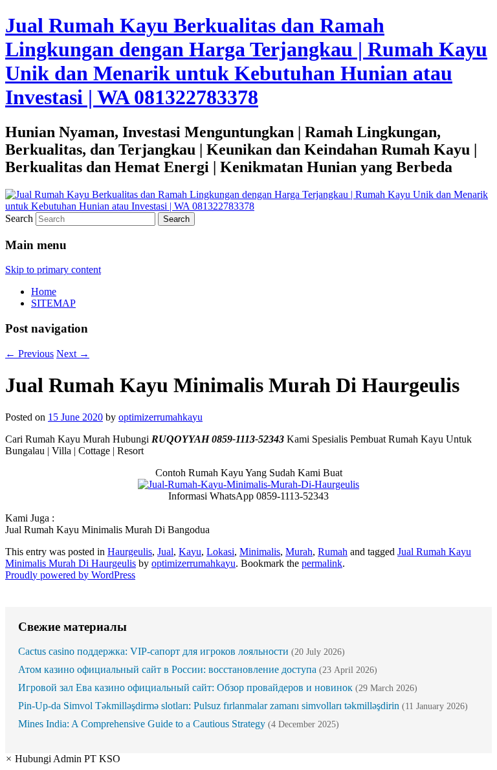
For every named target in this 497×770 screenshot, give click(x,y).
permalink (322, 563)
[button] (62, 758)
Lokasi (220, 551)
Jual (165, 551)
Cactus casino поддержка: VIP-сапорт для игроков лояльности (153, 651)
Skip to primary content (53, 269)
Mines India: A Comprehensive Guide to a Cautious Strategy (141, 723)
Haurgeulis (129, 551)
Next (72, 353)
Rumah (333, 551)
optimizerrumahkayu (160, 417)
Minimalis (259, 551)
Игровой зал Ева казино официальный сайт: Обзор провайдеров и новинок (185, 687)
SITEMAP (53, 303)
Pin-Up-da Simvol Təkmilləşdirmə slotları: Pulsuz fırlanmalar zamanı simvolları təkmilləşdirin (208, 705)
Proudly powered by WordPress (70, 574)
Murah (299, 551)
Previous (29, 353)
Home (43, 291)
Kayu (190, 551)
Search (19, 218)
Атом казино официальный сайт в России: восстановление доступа (167, 669)
